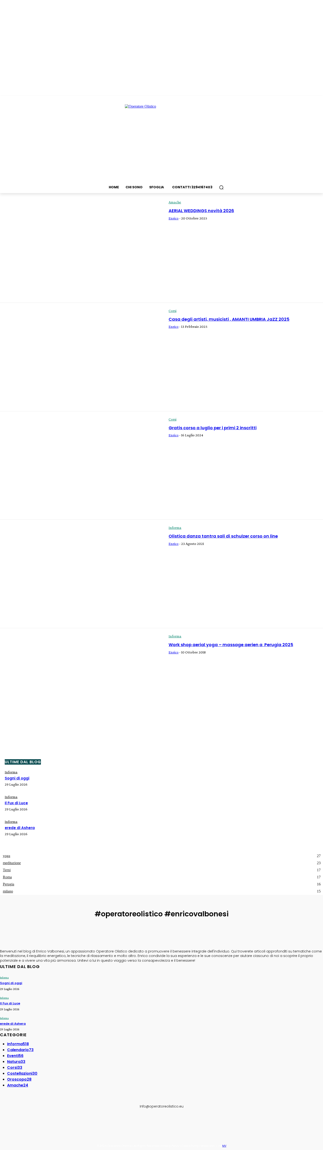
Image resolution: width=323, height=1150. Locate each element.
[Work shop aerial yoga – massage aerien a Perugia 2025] (81, 682)
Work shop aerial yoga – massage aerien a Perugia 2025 (231, 645)
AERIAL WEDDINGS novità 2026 (201, 211)
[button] (221, 187)
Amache (175, 202)
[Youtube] (48, 1122)
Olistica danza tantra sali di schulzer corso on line (223, 536)
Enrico (174, 218)
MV (224, 1146)
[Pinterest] (37, 1122)
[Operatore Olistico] (161, 140)
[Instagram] (15, 1122)
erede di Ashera (20, 827)
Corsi (172, 311)
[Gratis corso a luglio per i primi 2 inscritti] (81, 465)
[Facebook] (4, 1122)
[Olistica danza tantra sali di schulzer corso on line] (81, 574)
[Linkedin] (26, 1122)
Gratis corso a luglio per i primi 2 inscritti (213, 428)
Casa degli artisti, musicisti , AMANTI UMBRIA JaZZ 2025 (229, 319)
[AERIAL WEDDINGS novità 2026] (81, 248)
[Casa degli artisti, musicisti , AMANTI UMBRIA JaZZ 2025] (81, 357)
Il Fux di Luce (16, 802)
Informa (175, 528)
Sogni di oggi (17, 778)
